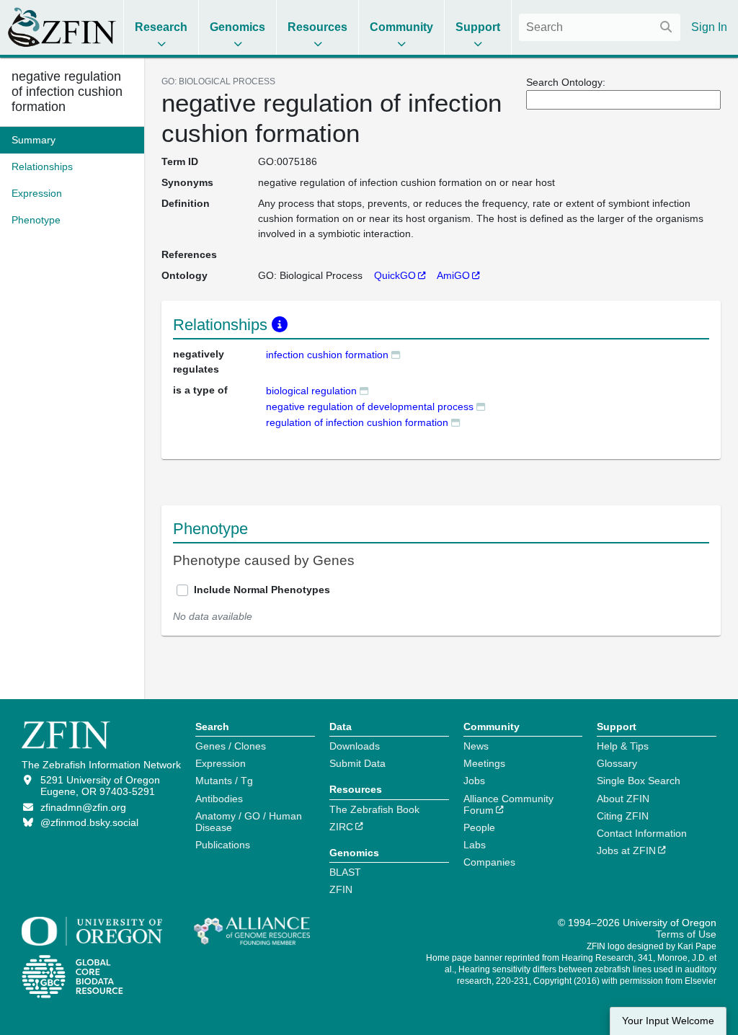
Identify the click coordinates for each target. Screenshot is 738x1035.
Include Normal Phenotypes (262, 589)
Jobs (474, 780)
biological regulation (311, 390)
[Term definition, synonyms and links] (395, 354)
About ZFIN (623, 798)
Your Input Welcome (668, 1021)
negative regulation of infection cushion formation (67, 91)
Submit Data (357, 763)
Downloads (354, 746)
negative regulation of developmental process (370, 406)
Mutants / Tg (224, 780)
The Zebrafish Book (374, 809)
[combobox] (599, 27)
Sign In (709, 27)
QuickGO (395, 275)
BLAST (345, 872)
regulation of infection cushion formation (357, 422)
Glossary (617, 763)
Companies (489, 862)
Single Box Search (638, 780)
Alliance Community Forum (508, 804)
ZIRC (341, 826)
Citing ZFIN (623, 816)
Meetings (484, 763)
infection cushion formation (327, 354)
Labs (474, 844)
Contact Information (642, 833)
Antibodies (219, 798)
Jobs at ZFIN (626, 850)
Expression (220, 763)
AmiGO (453, 275)
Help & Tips (623, 746)
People (479, 827)
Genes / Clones (230, 746)
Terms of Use (686, 934)
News (476, 746)
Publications (222, 844)
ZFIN (340, 889)
